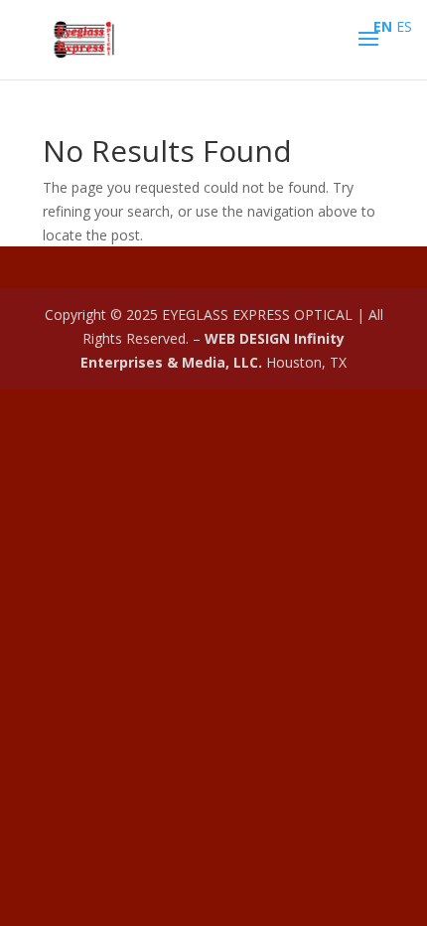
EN (382, 26)
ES (404, 26)
